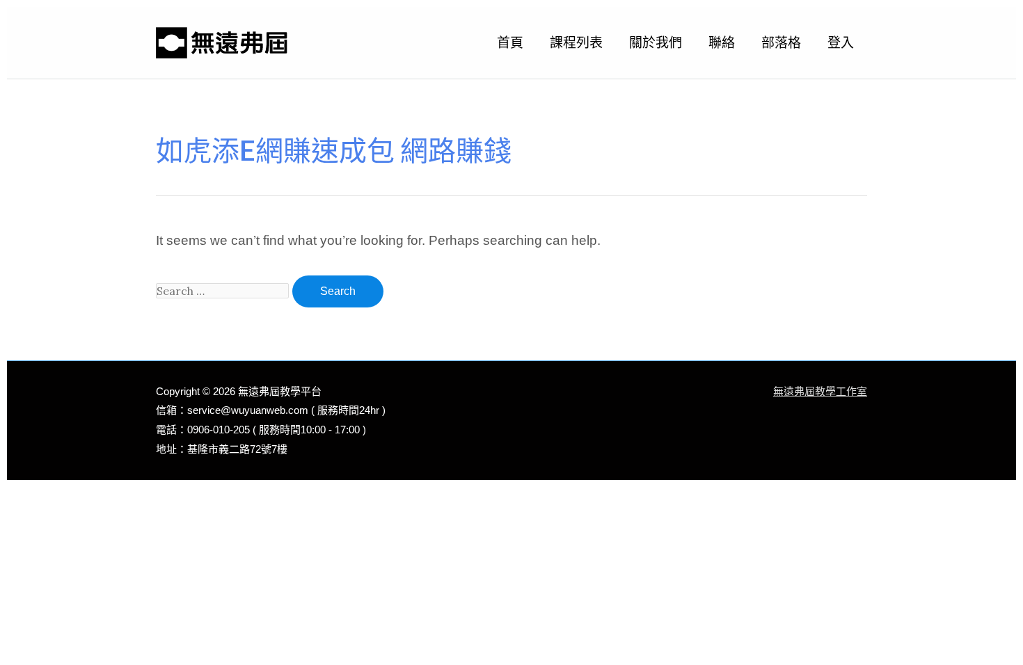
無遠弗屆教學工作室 (820, 391)
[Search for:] (224, 290)
